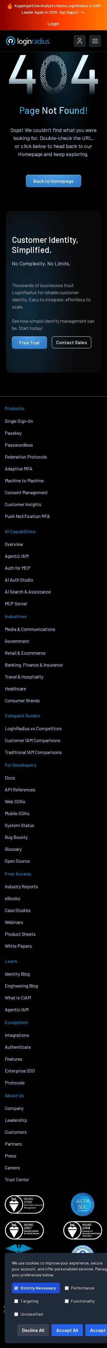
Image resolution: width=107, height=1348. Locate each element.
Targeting (29, 1300)
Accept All (67, 1330)
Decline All (33, 1330)
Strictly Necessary (38, 1287)
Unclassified (32, 1313)
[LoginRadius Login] (80, 41)
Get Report (69, 12)
